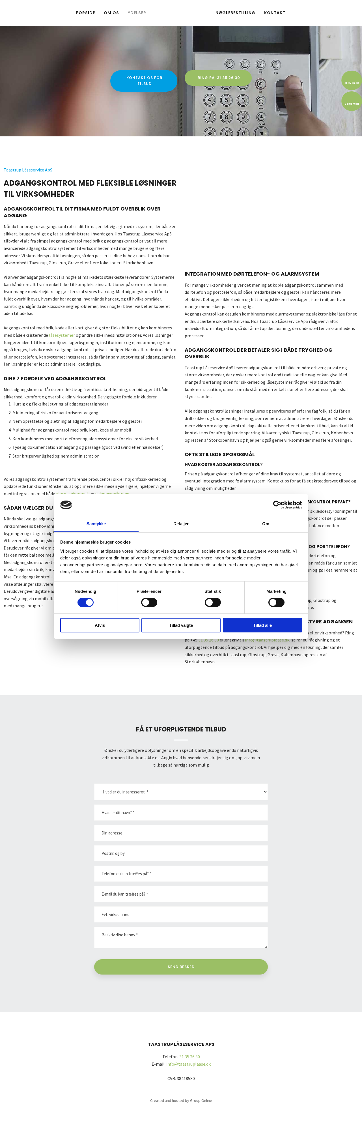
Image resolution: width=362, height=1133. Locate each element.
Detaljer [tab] (181, 523)
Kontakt (274, 13)
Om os (111, 13)
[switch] (149, 602)
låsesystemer (62, 335)
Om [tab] (265, 523)
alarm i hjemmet (72, 493)
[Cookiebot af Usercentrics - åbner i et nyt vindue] (277, 505)
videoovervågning (112, 493)
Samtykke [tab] (96, 523)
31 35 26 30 (208, 640)
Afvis (100, 625)
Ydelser (137, 13)
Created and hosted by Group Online (181, 1100)
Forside (85, 13)
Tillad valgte (181, 625)
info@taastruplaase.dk (267, 640)
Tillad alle (262, 625)
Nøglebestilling (235, 13)
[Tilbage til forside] (181, 13)
